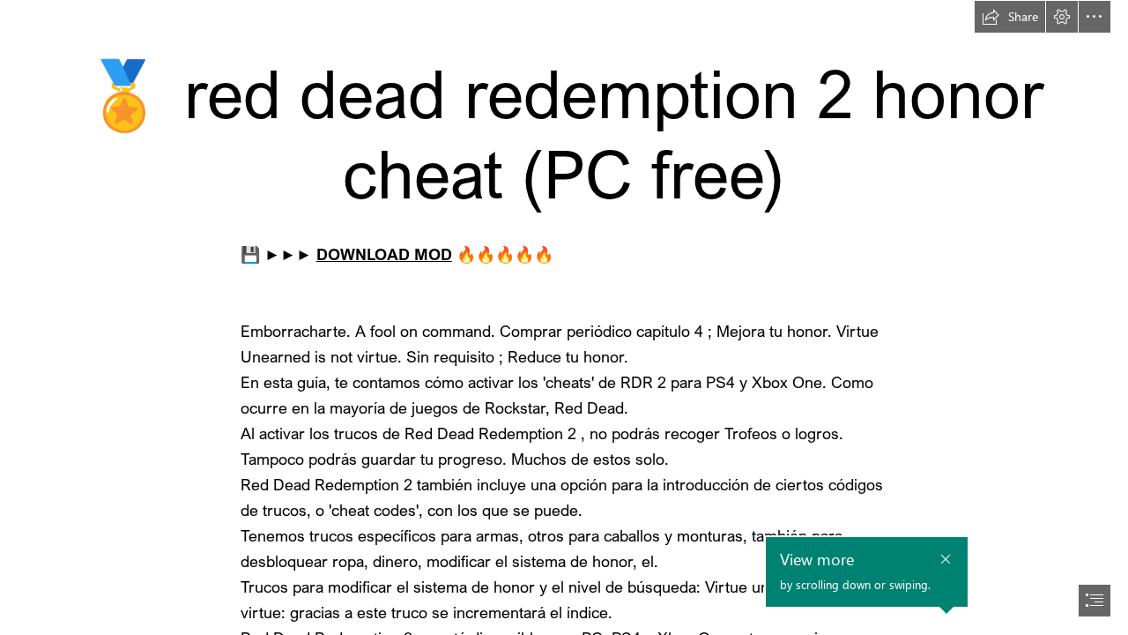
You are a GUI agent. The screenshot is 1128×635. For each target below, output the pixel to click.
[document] (564, 317)
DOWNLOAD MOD (384, 254)
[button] (1010, 17)
